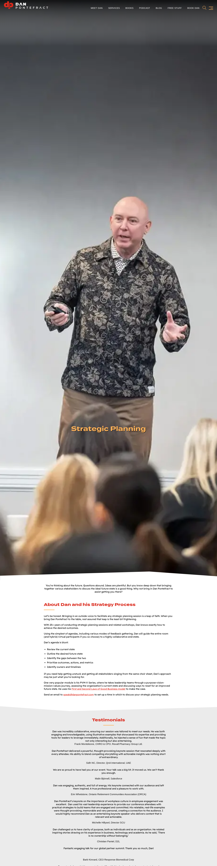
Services (114, 8)
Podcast (144, 8)
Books (129, 8)
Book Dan (193, 8)
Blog (159, 8)
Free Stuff (175, 8)
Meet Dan (97, 8)
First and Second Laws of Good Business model (98, 688)
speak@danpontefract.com (78, 694)
